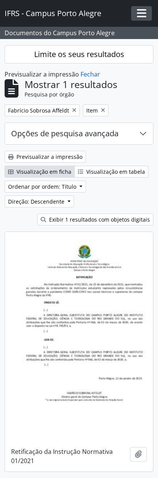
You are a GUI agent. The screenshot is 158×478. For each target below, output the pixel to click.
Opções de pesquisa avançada (64, 133)
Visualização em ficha (43, 171)
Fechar (90, 74)
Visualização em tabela (115, 171)
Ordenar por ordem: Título (43, 186)
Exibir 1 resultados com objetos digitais (99, 219)
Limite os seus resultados (79, 54)
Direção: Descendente (37, 201)
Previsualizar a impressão (48, 156)
